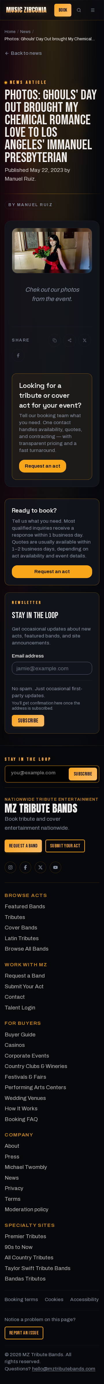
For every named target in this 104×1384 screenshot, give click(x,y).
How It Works (21, 1108)
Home (10, 32)
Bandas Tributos (25, 1279)
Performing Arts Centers (35, 1087)
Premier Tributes (25, 1236)
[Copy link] (54, 340)
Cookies (54, 1299)
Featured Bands (25, 906)
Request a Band (23, 846)
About (12, 1146)
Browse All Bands (27, 949)
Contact (15, 997)
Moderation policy (27, 1209)
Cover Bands (21, 928)
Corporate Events (27, 1056)
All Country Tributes (29, 1257)
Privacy (14, 1188)
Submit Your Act (65, 846)
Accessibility (84, 1299)
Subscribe (83, 774)
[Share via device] (69, 340)
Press (12, 1157)
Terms (13, 1199)
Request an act (42, 466)
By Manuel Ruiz (30, 205)
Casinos (15, 1045)
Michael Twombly (26, 1167)
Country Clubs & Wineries (36, 1066)
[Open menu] (92, 10)
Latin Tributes (22, 938)
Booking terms (21, 1299)
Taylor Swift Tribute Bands (37, 1268)
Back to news (26, 53)
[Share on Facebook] (18, 355)
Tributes (15, 917)
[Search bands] (79, 10)
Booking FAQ (21, 1119)
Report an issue (24, 1333)
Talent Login (20, 1008)
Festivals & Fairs (25, 1077)
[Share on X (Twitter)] (84, 340)
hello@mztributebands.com (63, 1369)
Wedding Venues (25, 1098)
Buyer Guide (20, 1034)
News (25, 32)
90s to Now (19, 1247)
